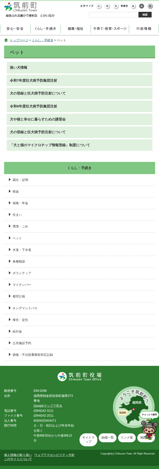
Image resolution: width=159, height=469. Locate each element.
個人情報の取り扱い (18, 455)
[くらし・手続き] (45, 29)
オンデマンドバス (25, 308)
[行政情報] (144, 29)
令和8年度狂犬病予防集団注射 (33, 106)
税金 (16, 191)
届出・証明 (20, 179)
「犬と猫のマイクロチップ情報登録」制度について (50, 145)
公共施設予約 (22, 343)
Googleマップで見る (48, 405)
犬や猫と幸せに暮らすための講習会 (38, 119)
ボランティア (22, 273)
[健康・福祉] (75, 29)
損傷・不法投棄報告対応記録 (33, 354)
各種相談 (19, 261)
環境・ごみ (20, 226)
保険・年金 (20, 203)
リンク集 (127, 437)
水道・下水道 (22, 249)
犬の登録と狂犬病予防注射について (38, 93)
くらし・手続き (43, 40)
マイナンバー (22, 284)
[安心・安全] (15, 29)
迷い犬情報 (18, 67)
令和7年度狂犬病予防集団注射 (33, 80)
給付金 (17, 331)
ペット (17, 238)
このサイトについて (18, 459)
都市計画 (19, 296)
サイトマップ (88, 439)
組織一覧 (107, 437)
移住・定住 (20, 319)
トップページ (19, 40)
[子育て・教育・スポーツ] (110, 29)
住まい (17, 214)
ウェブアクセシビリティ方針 (54, 455)
